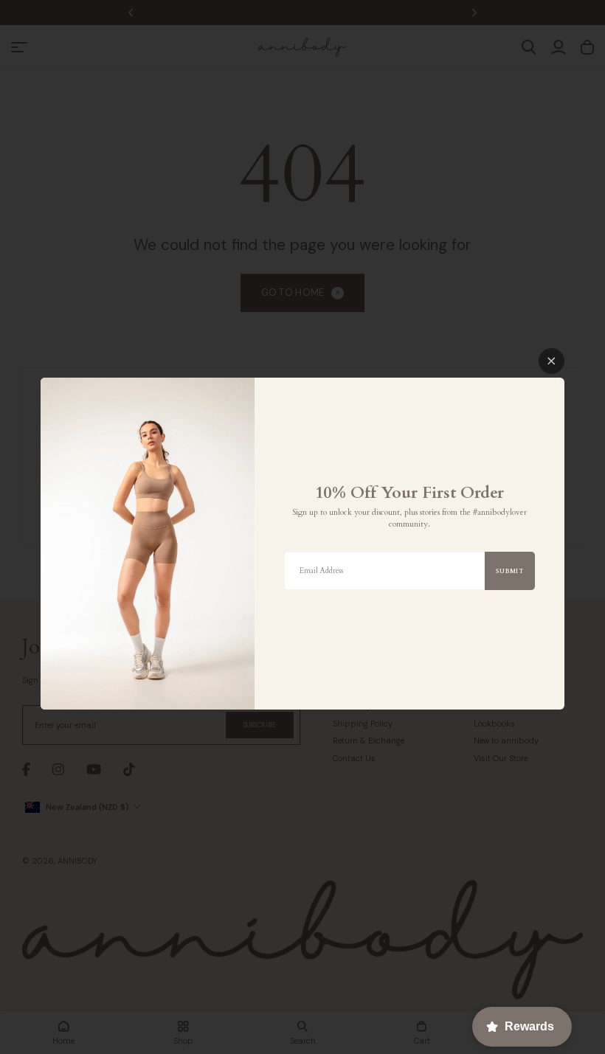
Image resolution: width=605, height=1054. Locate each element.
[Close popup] (551, 361)
